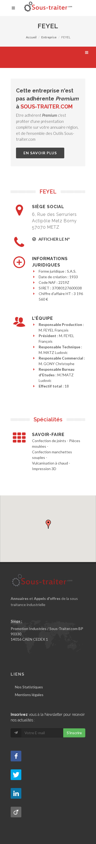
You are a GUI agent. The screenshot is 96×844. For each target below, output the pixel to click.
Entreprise (49, 37)
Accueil (31, 37)
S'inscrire (74, 732)
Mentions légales (29, 694)
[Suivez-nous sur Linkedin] (16, 793)
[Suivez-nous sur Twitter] (16, 774)
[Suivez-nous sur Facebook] (16, 756)
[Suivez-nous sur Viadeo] (16, 812)
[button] (48, 524)
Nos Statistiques (29, 687)
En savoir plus (40, 153)
